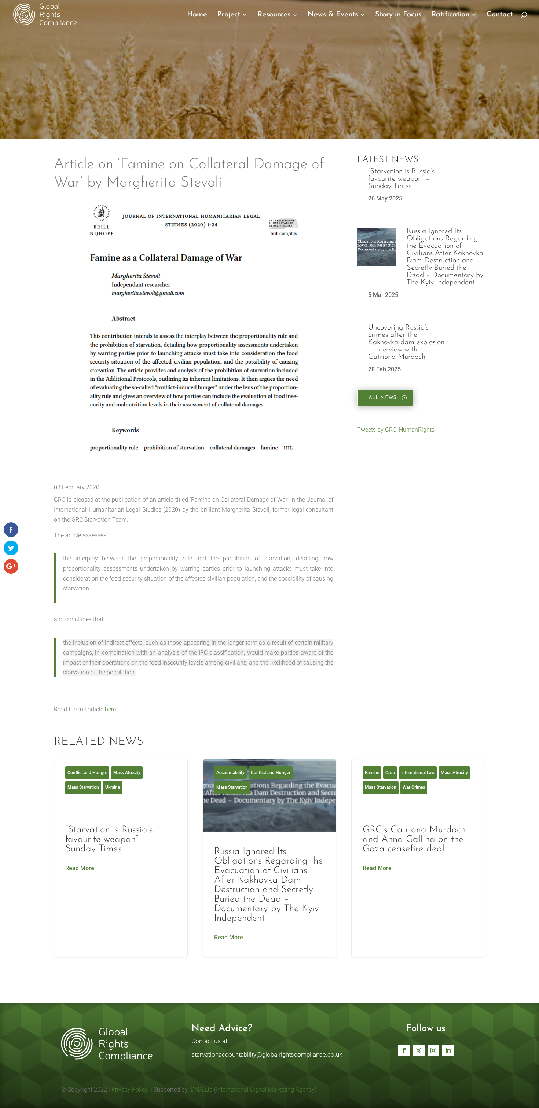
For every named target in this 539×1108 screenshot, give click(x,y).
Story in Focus (398, 15)
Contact (500, 15)
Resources (273, 15)
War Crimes (414, 787)
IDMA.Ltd (201, 1089)
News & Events (333, 15)
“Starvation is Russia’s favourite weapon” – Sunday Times (401, 179)
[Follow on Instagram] (433, 1050)
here (110, 709)
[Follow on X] (419, 1050)
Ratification (450, 15)
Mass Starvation (83, 787)
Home (197, 15)
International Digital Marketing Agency (265, 1089)
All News (382, 398)
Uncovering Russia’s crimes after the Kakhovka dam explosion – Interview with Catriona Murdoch (406, 342)
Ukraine (112, 787)
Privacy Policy (129, 1089)
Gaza (390, 772)
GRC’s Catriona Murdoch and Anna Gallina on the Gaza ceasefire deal (418, 858)
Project (228, 15)
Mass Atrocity (126, 772)
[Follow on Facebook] (404, 1050)
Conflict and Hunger (87, 772)
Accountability (230, 772)
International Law (417, 772)
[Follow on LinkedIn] (448, 1050)
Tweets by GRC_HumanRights (395, 429)
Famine (372, 772)
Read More (79, 868)
